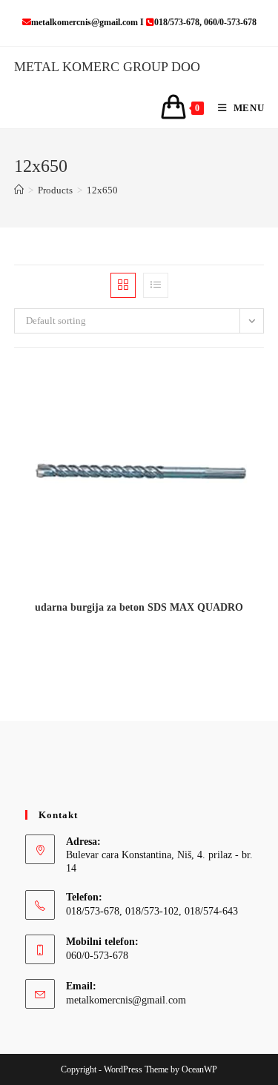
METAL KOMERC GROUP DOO (107, 66)
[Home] (19, 190)
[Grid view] (123, 285)
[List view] (155, 285)
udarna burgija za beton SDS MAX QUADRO (139, 607)
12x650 (102, 190)
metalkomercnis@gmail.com (126, 1000)
